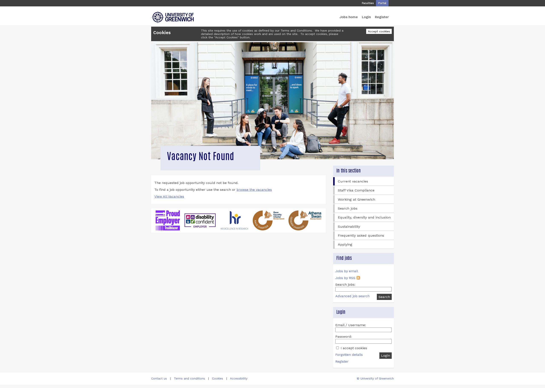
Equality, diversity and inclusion (364, 217)
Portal (382, 3)
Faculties (368, 3)
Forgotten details (349, 355)
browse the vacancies (254, 190)
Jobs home (349, 17)
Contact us (159, 378)
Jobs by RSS (345, 278)
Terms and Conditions (296, 30)
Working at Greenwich (356, 199)
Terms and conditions (189, 378)
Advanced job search (352, 296)
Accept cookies (379, 31)
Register (382, 17)
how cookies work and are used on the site (266, 34)
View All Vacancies (169, 196)
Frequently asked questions (361, 235)
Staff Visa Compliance (356, 190)
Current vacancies (353, 181)
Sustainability (349, 226)
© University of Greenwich (375, 378)
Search (384, 297)
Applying (345, 244)
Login (366, 17)
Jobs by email (346, 271)
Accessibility (238, 378)
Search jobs (347, 208)
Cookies (217, 378)
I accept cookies (353, 348)
